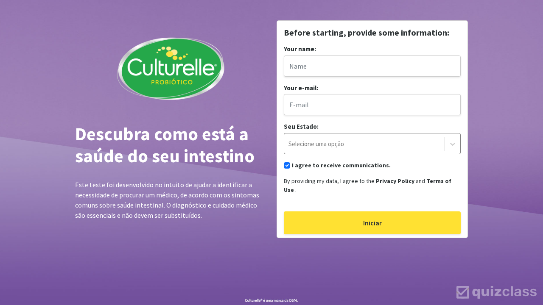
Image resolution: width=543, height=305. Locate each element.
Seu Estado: (301, 126)
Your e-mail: (301, 88)
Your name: (300, 49)
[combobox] (345, 144)
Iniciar (372, 223)
